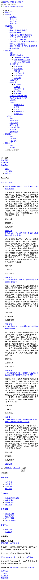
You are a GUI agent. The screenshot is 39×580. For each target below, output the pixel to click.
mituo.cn (31, 567)
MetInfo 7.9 (14, 567)
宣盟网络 (29, 557)
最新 (10, 182)
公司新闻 (8, 171)
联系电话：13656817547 (10, 543)
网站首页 (4, 160)
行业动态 (4, 165)
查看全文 (8, 231)
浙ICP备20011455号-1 (9, 557)
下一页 (17, 468)
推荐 (3, 182)
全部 (11, 28)
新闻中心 (4, 162)
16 (14, 468)
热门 (7, 182)
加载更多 (4, 473)
